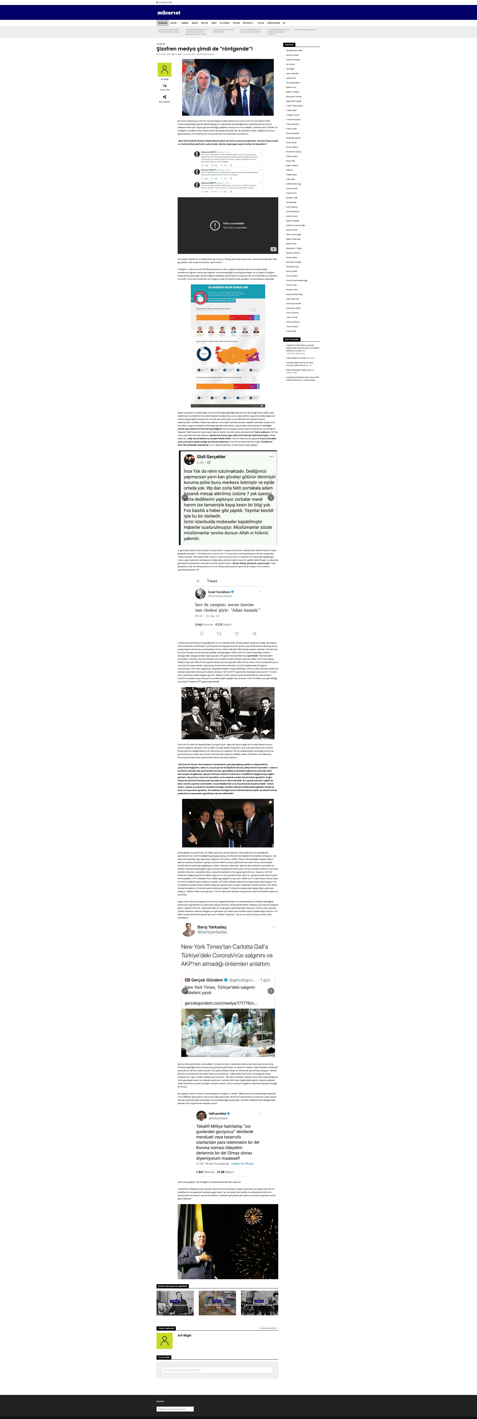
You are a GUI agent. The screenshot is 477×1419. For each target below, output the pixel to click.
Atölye (261, 23)
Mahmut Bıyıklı (292, 220)
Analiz (195, 23)
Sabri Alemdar (292, 299)
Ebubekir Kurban (293, 138)
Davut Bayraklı (292, 133)
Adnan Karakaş (293, 59)
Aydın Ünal (291, 78)
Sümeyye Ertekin (293, 303)
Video (214, 23)
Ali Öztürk (290, 64)
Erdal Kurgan (292, 156)
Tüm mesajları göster (268, 1328)
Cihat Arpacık (292, 124)
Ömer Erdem (292, 275)
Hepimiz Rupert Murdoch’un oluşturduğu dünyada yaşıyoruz (279, 32)
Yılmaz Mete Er (293, 322)
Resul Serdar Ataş (294, 294)
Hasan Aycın (292, 188)
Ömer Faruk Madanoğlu (297, 280)
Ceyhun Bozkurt (293, 119)
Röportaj (248, 23)
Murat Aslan (291, 257)
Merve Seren (292, 230)
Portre (236, 23)
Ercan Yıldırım (292, 147)
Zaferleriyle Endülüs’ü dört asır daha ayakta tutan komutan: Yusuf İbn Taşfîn (196, 32)
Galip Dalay (291, 174)
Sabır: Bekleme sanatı (296, 358)
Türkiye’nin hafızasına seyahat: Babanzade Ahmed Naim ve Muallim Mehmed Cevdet (302, 348)
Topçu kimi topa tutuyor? (175, 1305)
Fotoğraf (225, 23)
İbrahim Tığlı (291, 197)
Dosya (173, 23)
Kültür (204, 23)
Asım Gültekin (292, 73)
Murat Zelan (291, 271)
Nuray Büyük (309, 380)
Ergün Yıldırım (292, 165)
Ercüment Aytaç (293, 151)
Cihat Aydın (291, 128)
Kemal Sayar (292, 216)
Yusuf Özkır (291, 331)
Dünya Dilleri (273, 23)
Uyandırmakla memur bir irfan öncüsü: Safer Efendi (250, 31)
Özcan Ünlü (291, 285)
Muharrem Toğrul (294, 248)
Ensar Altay (291, 142)
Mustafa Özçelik (293, 262)
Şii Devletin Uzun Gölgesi (217, 1305)
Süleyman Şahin (293, 308)
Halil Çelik (290, 179)
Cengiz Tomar (292, 115)
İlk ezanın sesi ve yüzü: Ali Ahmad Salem (223, 31)
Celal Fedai (291, 110)
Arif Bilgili (177, 54)
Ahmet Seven (292, 55)
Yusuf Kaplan (292, 326)
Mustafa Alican (293, 253)
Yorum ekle (190, 54)
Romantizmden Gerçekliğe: (259, 1305)
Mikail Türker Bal (293, 239)
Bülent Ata (291, 87)
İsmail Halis (291, 202)
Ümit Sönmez (292, 312)
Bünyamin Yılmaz (294, 96)
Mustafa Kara (292, 266)
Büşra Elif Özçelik (293, 101)
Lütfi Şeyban (292, 207)
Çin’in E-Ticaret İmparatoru (306, 30)
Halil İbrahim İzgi (293, 183)
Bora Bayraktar (293, 82)
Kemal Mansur (292, 211)
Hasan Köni (291, 193)
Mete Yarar (291, 243)
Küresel (185, 23)
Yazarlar (162, 23)
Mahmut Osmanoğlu (295, 225)
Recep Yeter (292, 289)
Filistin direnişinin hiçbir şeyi (298, 370)
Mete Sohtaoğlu (293, 234)
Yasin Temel (292, 317)
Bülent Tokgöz (292, 92)
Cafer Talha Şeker (294, 105)
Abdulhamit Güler (294, 50)
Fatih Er (289, 170)
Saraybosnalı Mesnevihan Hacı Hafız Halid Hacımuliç (169, 31)
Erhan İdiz (290, 161)
